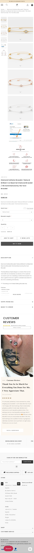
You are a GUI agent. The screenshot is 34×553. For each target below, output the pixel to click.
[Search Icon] (7, 5)
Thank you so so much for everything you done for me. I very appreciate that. (16, 387)
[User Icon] (28, 5)
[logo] (17, 5)
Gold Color (4, 208)
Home (2, 9)
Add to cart (9, 238)
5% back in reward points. (17, 1)
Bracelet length (6, 216)
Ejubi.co (3, 543)
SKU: (2, 194)
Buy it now (17, 243)
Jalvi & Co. (4, 177)
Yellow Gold (5, 212)
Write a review (17, 327)
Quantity (3, 224)
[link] (4, 20)
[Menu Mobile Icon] (2, 5)
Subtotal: (3, 231)
